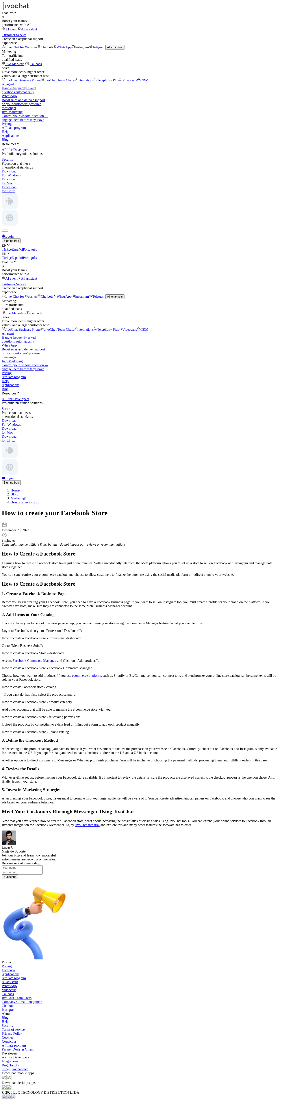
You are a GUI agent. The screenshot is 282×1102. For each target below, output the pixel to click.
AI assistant (29, 29)
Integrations (85, 80)
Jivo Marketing (15, 64)
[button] (141, 13)
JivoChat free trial (87, 825)
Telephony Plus (108, 80)
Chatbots (47, 47)
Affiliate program (14, 128)
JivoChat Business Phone (23, 80)
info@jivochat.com (15, 1069)
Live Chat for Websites (21, 47)
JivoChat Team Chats (59, 80)
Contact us (9, 1041)
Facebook (8, 970)
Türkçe (7, 249)
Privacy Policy (12, 1033)
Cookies (7, 1037)
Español (17, 249)
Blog (5, 139)
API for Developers (15, 1057)
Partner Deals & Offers (18, 1049)
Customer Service (14, 35)
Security (7, 1025)
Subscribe (10, 876)
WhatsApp (64, 47)
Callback (36, 64)
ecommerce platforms (86, 675)
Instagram (82, 47)
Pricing (7, 124)
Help (5, 132)
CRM (144, 80)
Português (30, 249)
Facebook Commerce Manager (34, 660)
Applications (10, 136)
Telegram (98, 47)
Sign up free (11, 240)
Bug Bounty (10, 1065)
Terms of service (13, 1029)
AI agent (11, 29)
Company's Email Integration (22, 1002)
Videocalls (129, 80)
